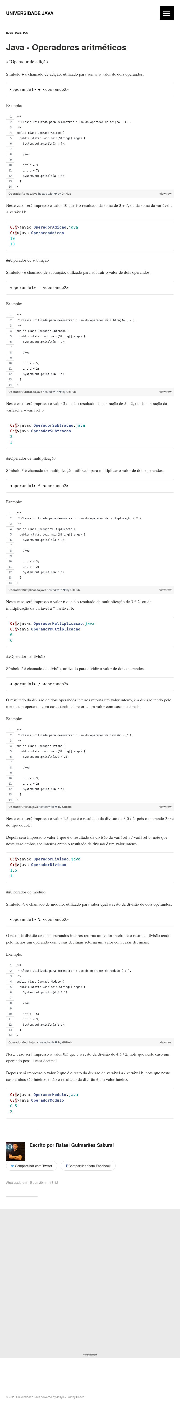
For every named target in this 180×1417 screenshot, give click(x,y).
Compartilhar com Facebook (89, 1165)
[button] (167, 13)
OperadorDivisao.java (23, 807)
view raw (165, 193)
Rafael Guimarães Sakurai (85, 1144)
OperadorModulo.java (23, 1042)
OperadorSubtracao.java (25, 391)
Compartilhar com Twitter (33, 1165)
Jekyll (60, 1397)
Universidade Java (29, 13)
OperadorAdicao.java (23, 193)
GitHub (66, 193)
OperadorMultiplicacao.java (27, 590)
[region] (90, 151)
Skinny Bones (75, 1397)
